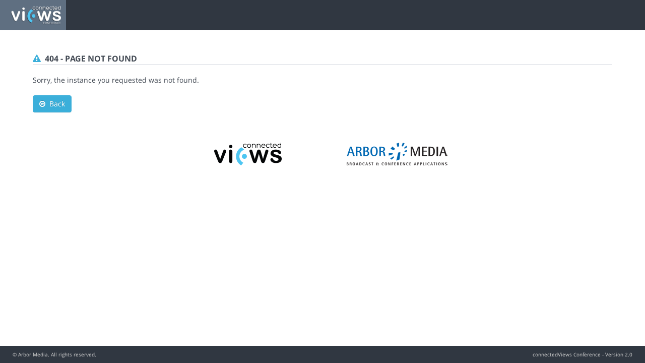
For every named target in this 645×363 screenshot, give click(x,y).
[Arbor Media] (397, 153)
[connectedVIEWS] (248, 153)
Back (55, 103)
